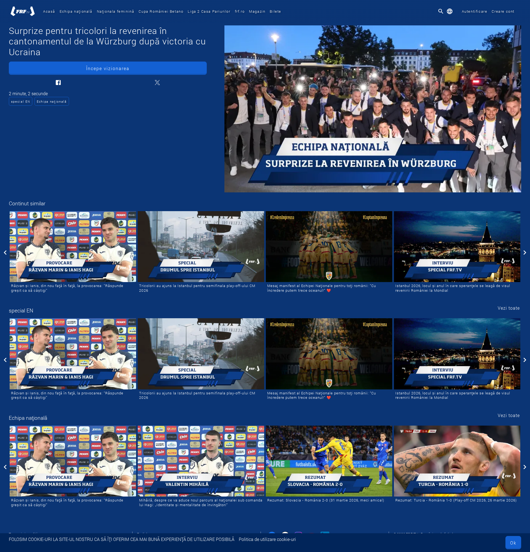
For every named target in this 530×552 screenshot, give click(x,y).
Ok (513, 543)
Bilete (275, 11)
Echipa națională (76, 11)
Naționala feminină (115, 11)
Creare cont (503, 11)
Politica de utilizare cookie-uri (267, 539)
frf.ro (240, 11)
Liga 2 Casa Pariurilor (209, 11)
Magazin (257, 11)
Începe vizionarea (107, 68)
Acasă (49, 11)
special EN (20, 101)
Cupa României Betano (161, 11)
